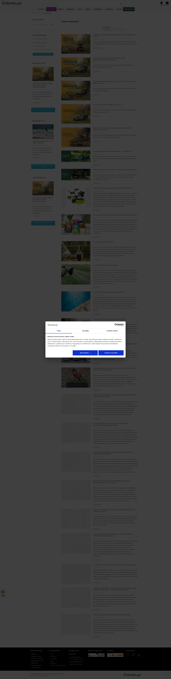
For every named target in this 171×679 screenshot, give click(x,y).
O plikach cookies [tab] (112, 330)
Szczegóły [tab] (85, 330)
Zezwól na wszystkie (111, 353)
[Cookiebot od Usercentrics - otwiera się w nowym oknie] (116, 325)
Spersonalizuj (84, 353)
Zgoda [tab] (59, 330)
